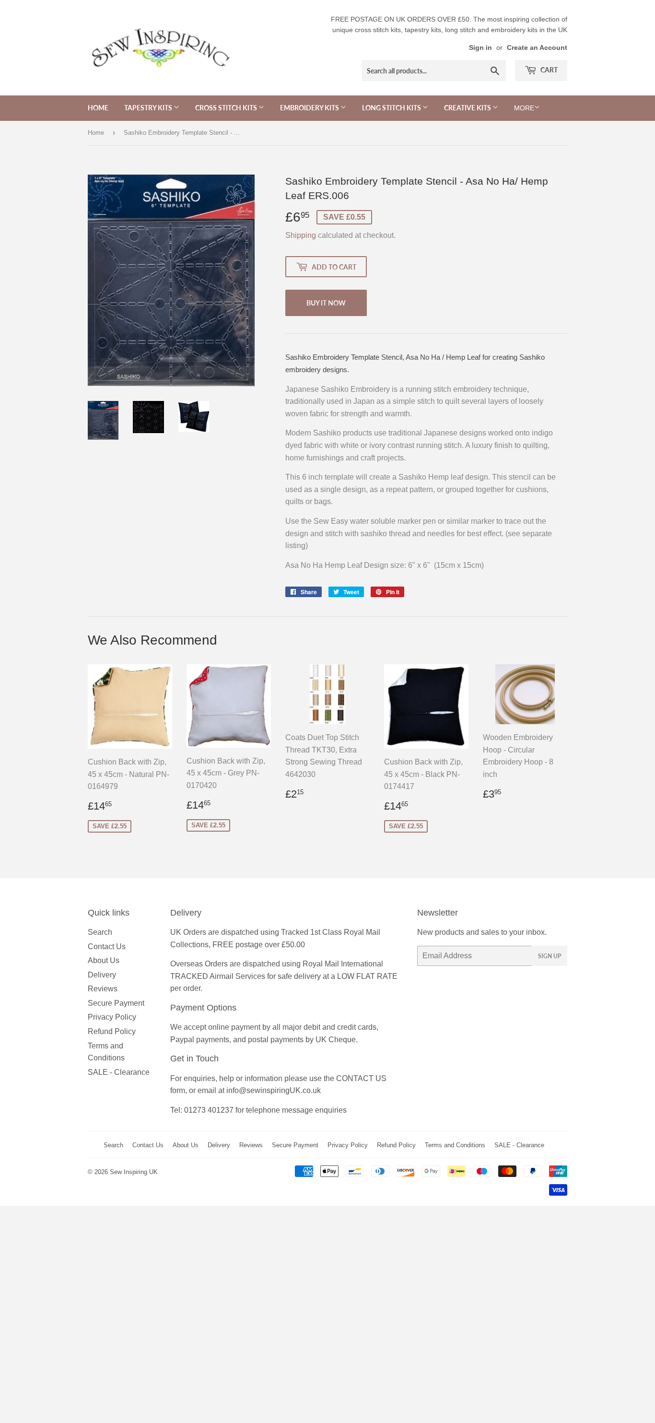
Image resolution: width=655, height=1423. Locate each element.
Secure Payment (116, 1003)
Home (98, 108)
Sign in (480, 47)
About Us (103, 960)
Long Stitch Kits (392, 108)
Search (100, 932)
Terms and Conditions (455, 1145)
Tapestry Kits (149, 108)
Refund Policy (112, 1031)
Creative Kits (468, 108)
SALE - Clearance (119, 1072)
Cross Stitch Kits (226, 108)
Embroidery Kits (310, 108)
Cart (548, 70)
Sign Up (549, 956)
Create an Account (537, 47)
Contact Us (107, 946)
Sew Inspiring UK (134, 1172)
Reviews (102, 989)
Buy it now (326, 303)
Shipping (300, 235)
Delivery (102, 975)
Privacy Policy (112, 1017)
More (524, 108)
